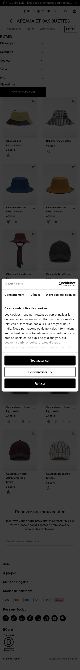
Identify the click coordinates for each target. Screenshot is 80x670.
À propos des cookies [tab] (61, 294)
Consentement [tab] (14, 294)
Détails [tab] (35, 294)
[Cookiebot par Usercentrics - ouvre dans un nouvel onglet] (59, 284)
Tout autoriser (40, 360)
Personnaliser (37, 371)
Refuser (40, 383)
